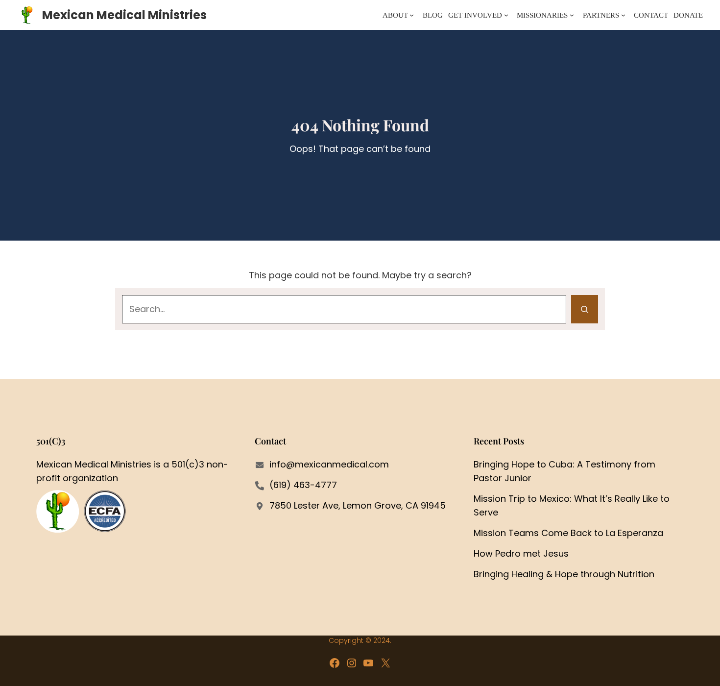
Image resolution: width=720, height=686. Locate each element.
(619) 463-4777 (303, 485)
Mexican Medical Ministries (124, 15)
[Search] (584, 309)
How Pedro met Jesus (521, 553)
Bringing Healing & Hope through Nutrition (564, 574)
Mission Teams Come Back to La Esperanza (568, 533)
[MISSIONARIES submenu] (572, 15)
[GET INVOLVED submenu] (506, 15)
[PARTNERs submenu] (623, 15)
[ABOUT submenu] (411, 15)
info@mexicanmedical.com (329, 464)
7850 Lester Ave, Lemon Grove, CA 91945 (357, 505)
